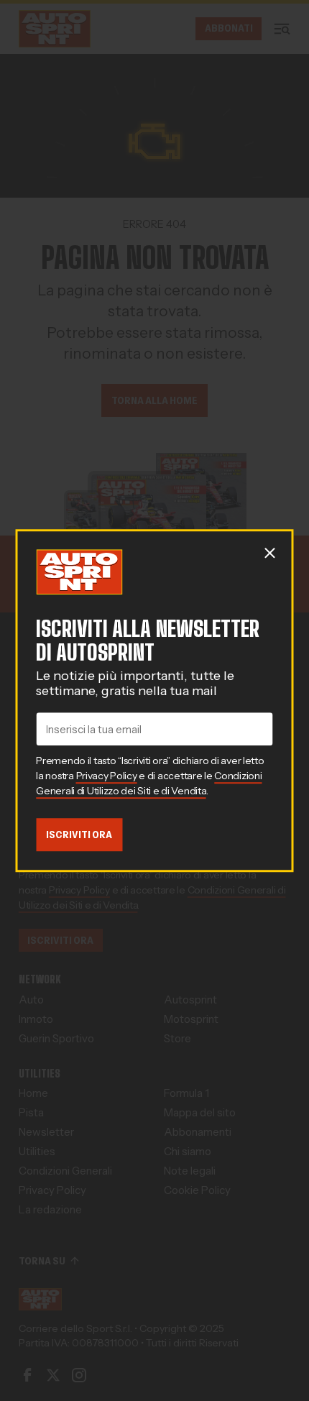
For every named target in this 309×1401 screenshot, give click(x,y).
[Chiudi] (270, 553)
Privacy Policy (106, 775)
